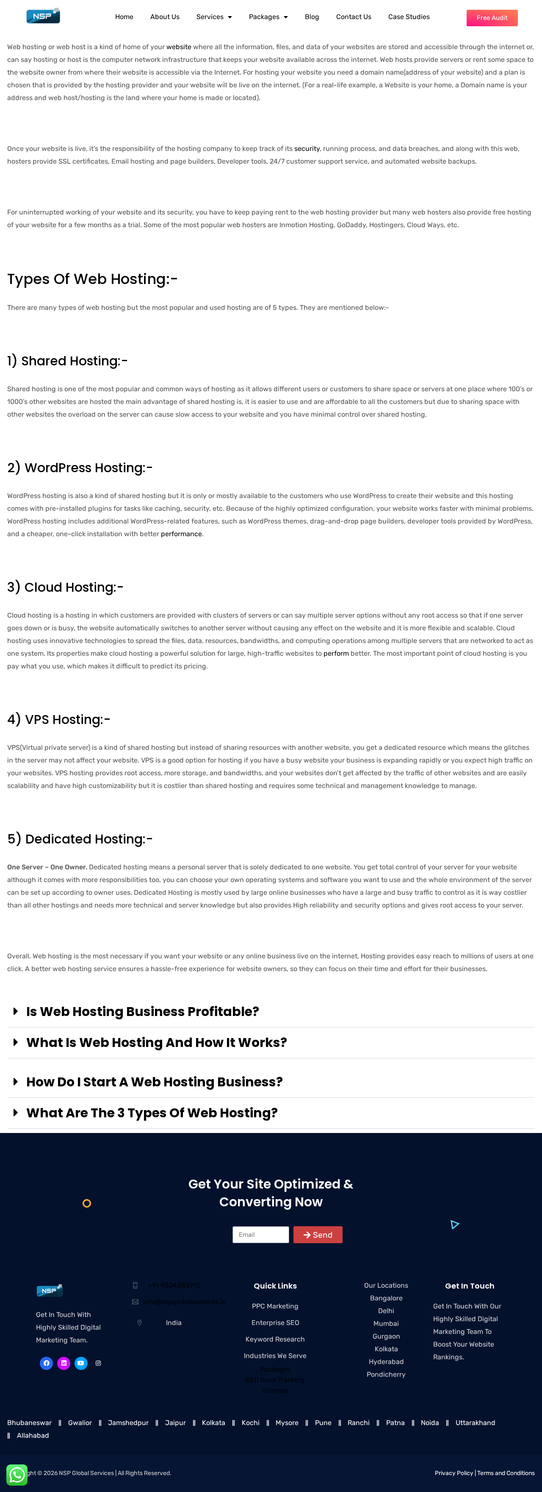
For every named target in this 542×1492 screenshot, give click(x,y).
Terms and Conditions (506, 1473)
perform (336, 653)
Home (124, 17)
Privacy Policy (454, 1473)
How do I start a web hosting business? (154, 1082)
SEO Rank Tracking (275, 1380)
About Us (165, 17)
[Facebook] (46, 1363)
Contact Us (353, 17)
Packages (264, 17)
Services (210, 17)
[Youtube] (81, 1363)
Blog (312, 17)
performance (181, 534)
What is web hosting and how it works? (156, 1042)
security (307, 149)
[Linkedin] (63, 1363)
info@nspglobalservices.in (184, 1302)
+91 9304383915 (174, 1285)
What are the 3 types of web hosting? (152, 1113)
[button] (271, 1012)
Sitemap (275, 1390)
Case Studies (409, 17)
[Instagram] (98, 1363)
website (178, 47)
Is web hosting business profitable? (142, 1011)
